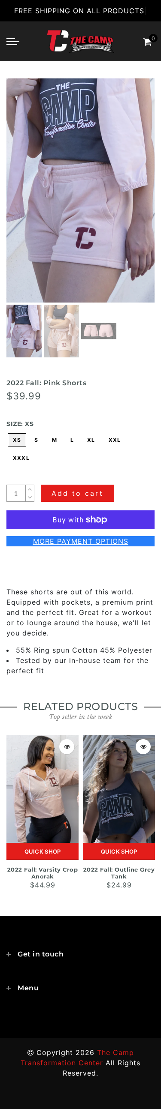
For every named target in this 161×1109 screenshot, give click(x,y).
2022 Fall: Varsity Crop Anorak (42, 873)
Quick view (66, 746)
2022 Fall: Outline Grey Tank (119, 873)
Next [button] (128, 195)
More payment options (80, 541)
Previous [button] (22, 195)
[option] (80, 190)
